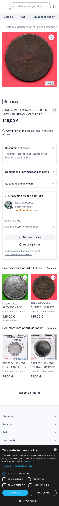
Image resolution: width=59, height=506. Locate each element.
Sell (23, 16)
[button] (29, 148)
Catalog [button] (8, 16)
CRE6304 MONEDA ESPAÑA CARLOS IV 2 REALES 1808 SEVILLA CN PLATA (14, 365)
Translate (13, 101)
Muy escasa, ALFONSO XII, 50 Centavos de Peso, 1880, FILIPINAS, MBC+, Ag (13, 305)
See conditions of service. (18, 254)
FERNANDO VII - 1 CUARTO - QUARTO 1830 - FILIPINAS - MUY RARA (43, 305)
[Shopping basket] (54, 6)
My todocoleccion (44, 16)
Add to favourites (32, 237)
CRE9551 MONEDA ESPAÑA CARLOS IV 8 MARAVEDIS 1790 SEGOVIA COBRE (43, 365)
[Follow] (51, 37)
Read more (28, 461)
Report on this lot (29, 392)
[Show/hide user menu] (4, 6)
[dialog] (29, 475)
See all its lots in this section (21, 226)
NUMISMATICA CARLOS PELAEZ (24, 196)
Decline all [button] (43, 492)
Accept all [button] (15, 492)
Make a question (31, 244)
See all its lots (12, 220)
